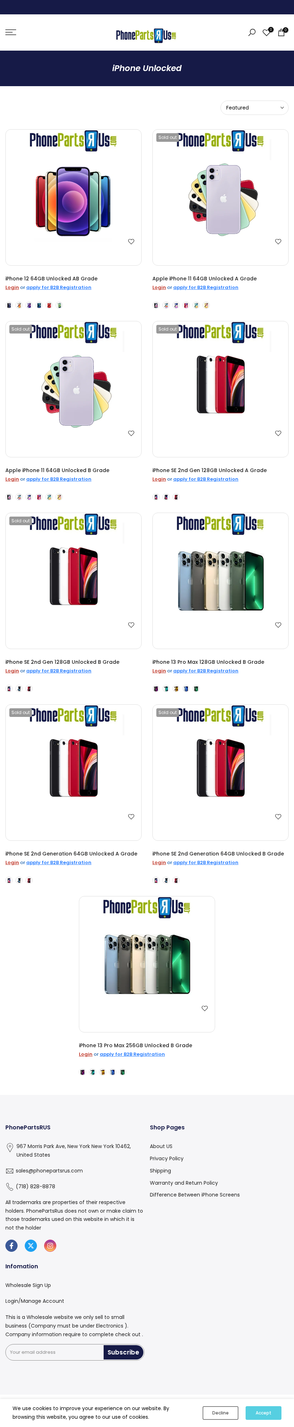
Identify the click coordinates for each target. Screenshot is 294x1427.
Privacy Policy (167, 1158)
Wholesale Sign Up (28, 1285)
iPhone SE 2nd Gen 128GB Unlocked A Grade (209, 470)
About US (161, 1146)
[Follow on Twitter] (31, 1246)
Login (12, 287)
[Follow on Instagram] (50, 1246)
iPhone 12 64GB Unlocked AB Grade (51, 278)
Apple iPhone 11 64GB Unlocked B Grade (57, 470)
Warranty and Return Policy (184, 1182)
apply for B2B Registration (58, 287)
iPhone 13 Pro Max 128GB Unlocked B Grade (208, 662)
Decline (220, 1413)
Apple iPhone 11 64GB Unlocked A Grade (204, 278)
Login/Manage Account (34, 1301)
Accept (263, 1413)
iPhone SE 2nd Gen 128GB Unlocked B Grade (62, 662)
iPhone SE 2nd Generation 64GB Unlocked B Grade (218, 853)
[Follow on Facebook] (11, 1246)
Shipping (160, 1170)
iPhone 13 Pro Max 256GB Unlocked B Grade (135, 1045)
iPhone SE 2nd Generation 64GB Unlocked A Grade (71, 853)
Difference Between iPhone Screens (195, 1194)
